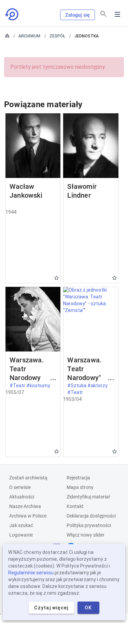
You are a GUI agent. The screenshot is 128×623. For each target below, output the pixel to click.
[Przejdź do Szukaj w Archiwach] (12, 14)
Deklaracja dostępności (91, 516)
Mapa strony (80, 487)
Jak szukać (21, 525)
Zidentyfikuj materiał (88, 496)
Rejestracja (78, 477)
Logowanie (21, 535)
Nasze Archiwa (25, 506)
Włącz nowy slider (85, 535)
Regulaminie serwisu (31, 572)
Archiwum (29, 36)
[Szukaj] (103, 14)
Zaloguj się (77, 15)
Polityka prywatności (89, 525)
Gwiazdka (56, 278)
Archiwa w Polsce (27, 516)
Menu (117, 14)
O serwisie (20, 487)
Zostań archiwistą (28, 477)
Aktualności (21, 496)
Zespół (57, 36)
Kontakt (75, 506)
